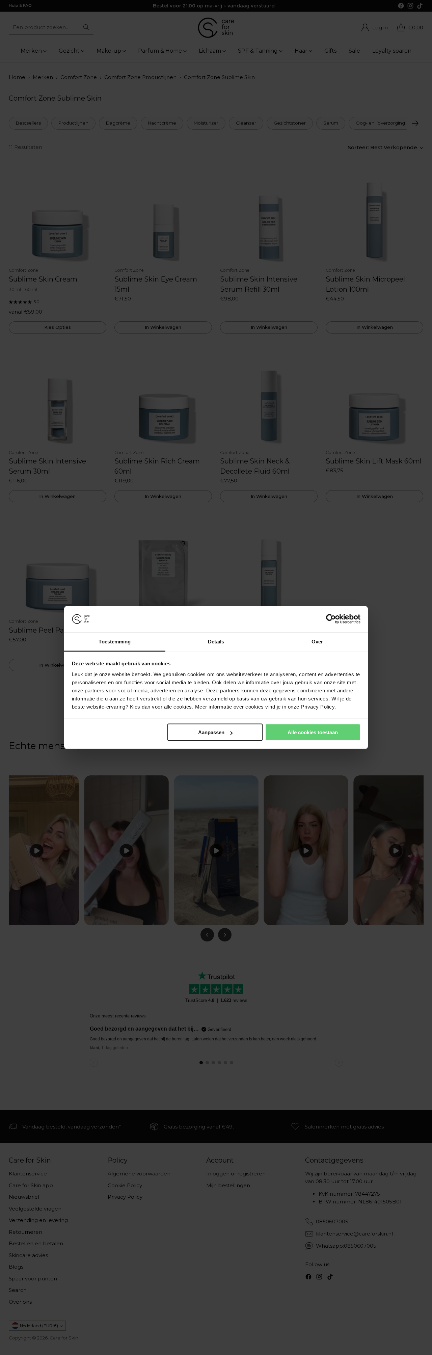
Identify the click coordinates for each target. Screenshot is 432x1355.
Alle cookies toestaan (313, 732)
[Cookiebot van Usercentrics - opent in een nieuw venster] (330, 619)
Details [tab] (216, 641)
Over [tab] (317, 641)
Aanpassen (211, 732)
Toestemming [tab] (115, 641)
